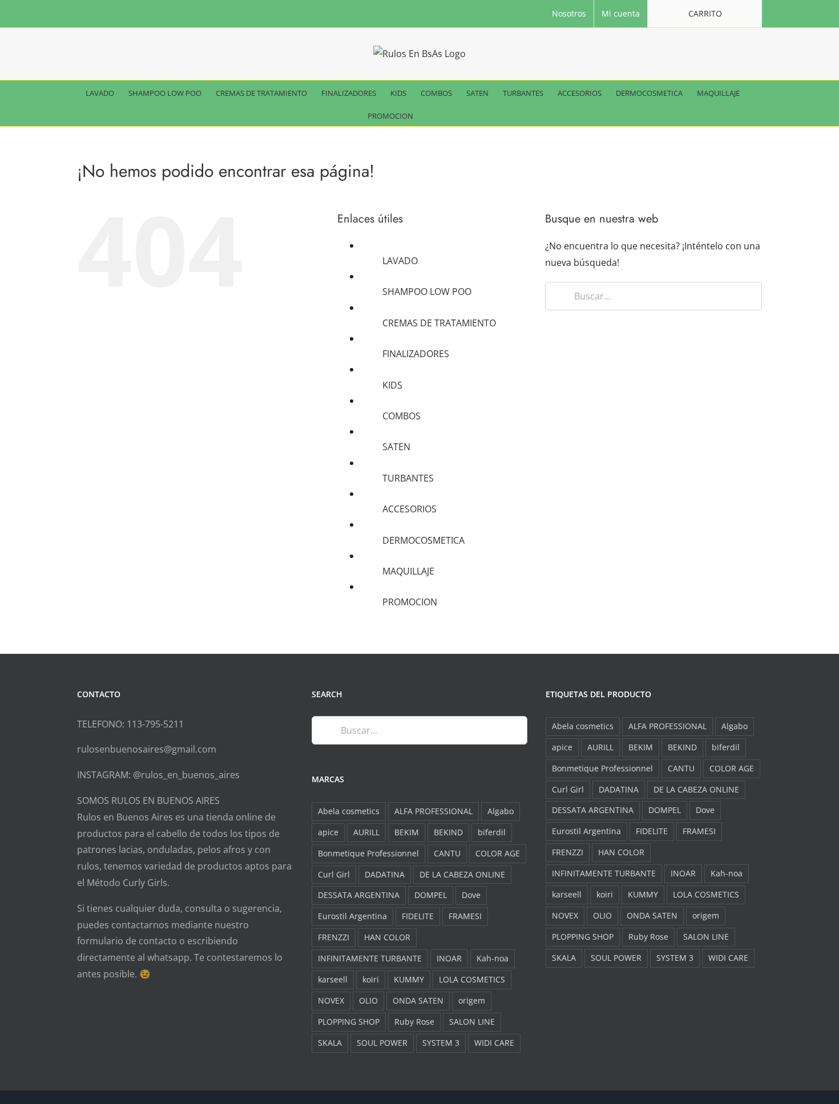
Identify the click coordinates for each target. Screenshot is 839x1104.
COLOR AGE (497, 853)
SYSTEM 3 (440, 1042)
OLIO (368, 1000)
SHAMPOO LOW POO (426, 291)
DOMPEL (430, 894)
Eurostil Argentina (352, 916)
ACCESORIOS (409, 509)
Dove (471, 894)
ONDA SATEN (418, 1000)
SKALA (330, 1042)
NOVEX (331, 1000)
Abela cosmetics (349, 811)
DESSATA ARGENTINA (359, 894)
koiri (370, 979)
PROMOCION (409, 602)
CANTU (447, 853)
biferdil (492, 832)
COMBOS (401, 416)
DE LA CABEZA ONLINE (462, 874)
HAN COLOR (387, 937)
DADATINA (385, 874)
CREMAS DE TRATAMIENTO (439, 323)
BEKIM (406, 832)
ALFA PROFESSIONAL (433, 811)
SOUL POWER (382, 1042)
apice (328, 832)
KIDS (392, 385)
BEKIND (448, 832)
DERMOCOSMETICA (423, 540)
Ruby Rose (414, 1021)
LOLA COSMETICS (472, 979)
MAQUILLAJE (408, 571)
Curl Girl (334, 874)
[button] (455, 114)
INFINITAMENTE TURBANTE (370, 958)
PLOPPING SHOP (349, 1021)
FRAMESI (465, 916)
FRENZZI (333, 937)
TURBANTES (408, 478)
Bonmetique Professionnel (368, 853)
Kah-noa (493, 958)
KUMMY (409, 979)
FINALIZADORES (415, 353)
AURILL (366, 832)
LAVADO (400, 260)
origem (471, 1000)
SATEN (396, 446)
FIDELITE (418, 916)
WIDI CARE (494, 1042)
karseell (333, 979)
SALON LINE (472, 1021)
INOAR (449, 958)
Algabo (500, 811)
